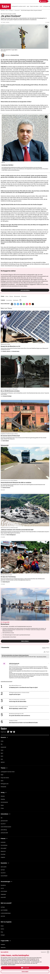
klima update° (3, 848)
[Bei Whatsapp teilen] (24, 304)
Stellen (2, 805)
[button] (48, 1)
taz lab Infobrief (4, 875)
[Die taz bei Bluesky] (11, 732)
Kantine (2, 929)
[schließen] (48, 952)
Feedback (3, 944)
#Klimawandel (24, 296)
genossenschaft (4, 820)
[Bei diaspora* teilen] (27, 304)
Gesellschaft (3, 747)
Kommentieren (9, 300)
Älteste (47, 647)
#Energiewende (17, 296)
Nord (2, 759)
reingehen (3, 857)
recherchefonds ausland (6, 826)
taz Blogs (3, 907)
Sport (2, 753)
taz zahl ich (3, 823)
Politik (2, 741)
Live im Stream (4, 891)
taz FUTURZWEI (4, 910)
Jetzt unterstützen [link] (25, 290)
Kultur (2, 750)
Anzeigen (3, 935)
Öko (7, 10)
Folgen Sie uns (3, 731)
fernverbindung (4, 845)
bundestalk (3, 842)
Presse (2, 808)
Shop (2, 932)
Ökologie (11, 10)
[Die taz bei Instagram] (14, 732)
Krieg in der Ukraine (5, 777)
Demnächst (3, 885)
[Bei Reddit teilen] (30, 304)
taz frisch (3, 869)
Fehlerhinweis (15, 300)
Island (2, 780)
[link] (19, 6)
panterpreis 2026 (4, 832)
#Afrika (6, 296)
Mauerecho (3, 851)
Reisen (2, 926)
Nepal (2, 774)
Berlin (2, 756)
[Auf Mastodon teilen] (15, 304)
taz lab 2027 (3, 897)
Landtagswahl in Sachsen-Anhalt (8, 771)
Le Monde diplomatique (6, 913)
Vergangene (3, 894)
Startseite (3, 10)
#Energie (11, 296)
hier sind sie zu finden (41, 656)
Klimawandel (17, 10)
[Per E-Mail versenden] (12, 304)
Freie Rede (3, 854)
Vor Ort (2, 888)
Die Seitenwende (4, 802)
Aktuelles (3, 796)
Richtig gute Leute (4, 783)
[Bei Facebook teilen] (21, 304)
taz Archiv (3, 916)
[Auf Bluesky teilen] (18, 304)
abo (1, 817)
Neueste (44, 647)
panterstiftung (4, 829)
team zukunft (3, 866)
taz (4, 728)
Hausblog (3, 799)
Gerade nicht (43, 952)
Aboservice (3, 947)
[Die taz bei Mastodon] (8, 732)
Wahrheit (3, 762)
